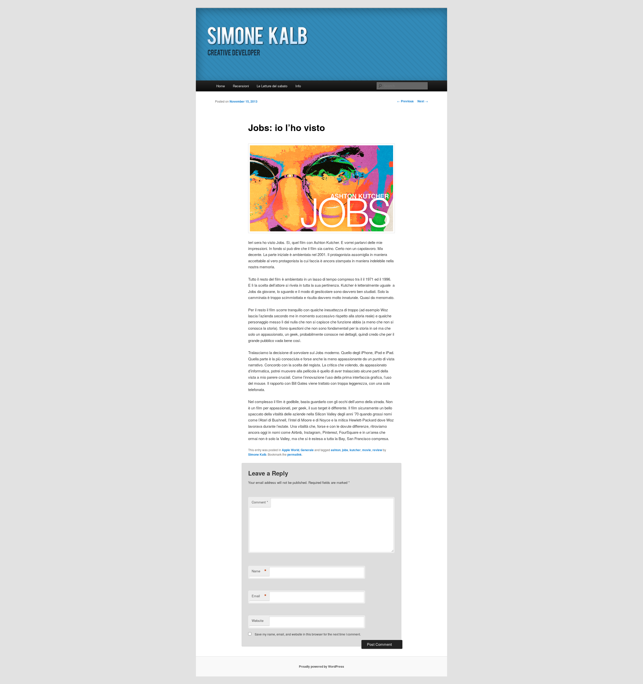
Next (422, 101)
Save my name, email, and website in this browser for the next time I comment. (308, 634)
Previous (405, 101)
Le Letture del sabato (272, 85)
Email (259, 596)
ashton (336, 450)
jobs (345, 450)
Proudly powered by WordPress (321, 666)
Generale (307, 450)
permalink (294, 454)
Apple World (290, 450)
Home (220, 85)
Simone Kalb (257, 454)
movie (366, 450)
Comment (260, 502)
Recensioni (241, 85)
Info (298, 85)
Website (257, 620)
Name (259, 571)
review (377, 450)
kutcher (355, 450)
